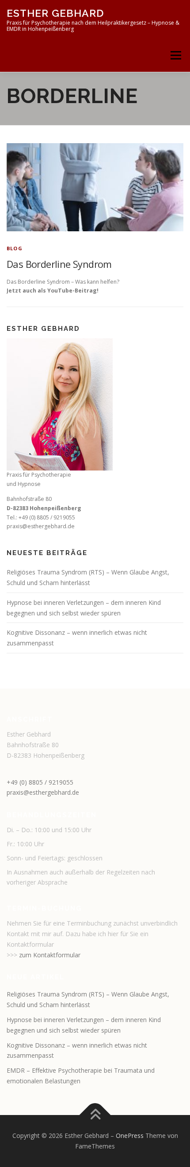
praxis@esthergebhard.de (43, 792)
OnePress (130, 1135)
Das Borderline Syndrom (59, 263)
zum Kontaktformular (49, 955)
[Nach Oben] (95, 1115)
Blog (15, 248)
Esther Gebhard (55, 13)
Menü (175, 55)
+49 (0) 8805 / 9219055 (40, 782)
